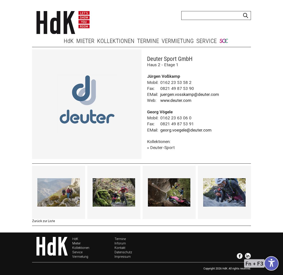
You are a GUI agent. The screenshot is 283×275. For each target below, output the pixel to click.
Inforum (120, 243)
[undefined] (271, 263)
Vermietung (178, 41)
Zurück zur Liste (43, 221)
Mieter (85, 41)
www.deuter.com (175, 100)
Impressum (123, 256)
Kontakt (120, 248)
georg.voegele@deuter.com (186, 130)
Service (206, 41)
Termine (148, 41)
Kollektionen (115, 41)
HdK (69, 41)
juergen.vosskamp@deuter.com (189, 94)
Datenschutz (123, 252)
